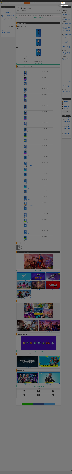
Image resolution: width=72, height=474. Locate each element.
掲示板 (64, 2)
